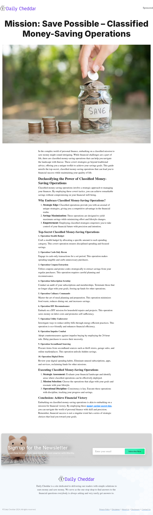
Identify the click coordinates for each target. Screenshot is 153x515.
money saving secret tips (99, 405)
